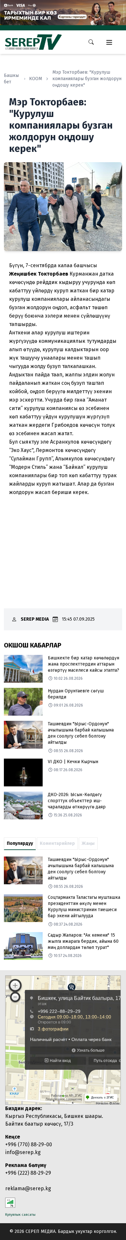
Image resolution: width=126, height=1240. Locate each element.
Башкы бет (11, 79)
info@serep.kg (23, 1152)
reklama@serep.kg (28, 1188)
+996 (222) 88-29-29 (28, 1173)
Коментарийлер (57, 843)
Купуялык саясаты (20, 1215)
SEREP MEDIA (35, 619)
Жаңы (88, 843)
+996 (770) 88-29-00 (28, 1144)
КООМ (35, 78)
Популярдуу (20, 843)
